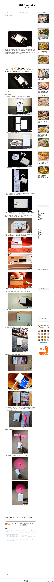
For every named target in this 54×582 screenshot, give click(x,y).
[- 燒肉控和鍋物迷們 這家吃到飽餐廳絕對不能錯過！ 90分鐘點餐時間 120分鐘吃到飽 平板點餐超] (42, 334)
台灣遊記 (39, 215)
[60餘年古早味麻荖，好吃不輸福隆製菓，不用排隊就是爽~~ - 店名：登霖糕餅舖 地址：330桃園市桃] (39, 337)
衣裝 (38, 236)
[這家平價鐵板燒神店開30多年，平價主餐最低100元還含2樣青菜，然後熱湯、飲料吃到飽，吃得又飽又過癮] (45, 340)
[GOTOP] (29, 581)
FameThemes (48, 579)
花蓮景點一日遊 (40, 234)
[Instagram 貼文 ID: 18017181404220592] (45, 334)
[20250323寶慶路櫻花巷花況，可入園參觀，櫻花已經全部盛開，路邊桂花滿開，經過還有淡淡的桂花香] (42, 331)
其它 (38, 211)
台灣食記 (39, 216)
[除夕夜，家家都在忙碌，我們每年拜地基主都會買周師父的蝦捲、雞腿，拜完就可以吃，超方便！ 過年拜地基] (42, 337)
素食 (38, 233)
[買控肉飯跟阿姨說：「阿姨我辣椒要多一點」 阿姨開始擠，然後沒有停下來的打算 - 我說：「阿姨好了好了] (48, 337)
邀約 (38, 237)
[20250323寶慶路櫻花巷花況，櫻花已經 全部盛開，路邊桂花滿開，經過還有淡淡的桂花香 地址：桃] (45, 331)
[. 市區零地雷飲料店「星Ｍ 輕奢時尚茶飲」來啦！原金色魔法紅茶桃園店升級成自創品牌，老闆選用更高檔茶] (39, 334)
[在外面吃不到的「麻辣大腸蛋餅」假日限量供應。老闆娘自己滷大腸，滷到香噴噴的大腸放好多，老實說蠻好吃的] (42, 340)
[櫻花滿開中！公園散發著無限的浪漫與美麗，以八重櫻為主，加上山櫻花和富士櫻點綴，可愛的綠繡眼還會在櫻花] (48, 334)
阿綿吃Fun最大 (27, 5)
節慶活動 (39, 232)
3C (5, 15)
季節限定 (39, 217)
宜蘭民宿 (39, 219)
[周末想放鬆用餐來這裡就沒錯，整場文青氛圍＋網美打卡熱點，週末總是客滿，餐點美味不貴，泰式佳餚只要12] (45, 337)
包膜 (38, 212)
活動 (38, 229)
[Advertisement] (20, 23)
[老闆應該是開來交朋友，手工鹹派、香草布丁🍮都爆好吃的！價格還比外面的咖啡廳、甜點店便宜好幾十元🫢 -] (48, 340)
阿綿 (7, 15)
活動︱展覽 (39, 230)
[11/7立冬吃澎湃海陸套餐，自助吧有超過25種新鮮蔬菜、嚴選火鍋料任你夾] (48, 331)
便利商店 (39, 210)
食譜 (38, 238)
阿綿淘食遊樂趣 (21, 68)
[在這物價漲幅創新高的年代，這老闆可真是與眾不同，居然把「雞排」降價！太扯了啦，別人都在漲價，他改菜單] (39, 340)
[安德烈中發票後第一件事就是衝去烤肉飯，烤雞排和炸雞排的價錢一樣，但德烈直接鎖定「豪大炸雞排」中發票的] (39, 331)
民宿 (38, 228)
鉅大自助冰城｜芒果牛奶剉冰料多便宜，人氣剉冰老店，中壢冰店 (17, 535)
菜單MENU (39, 235)
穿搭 (38, 231)
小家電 (39, 220)
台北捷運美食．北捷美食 (41, 213)
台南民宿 (39, 214)
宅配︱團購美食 (40, 218)
